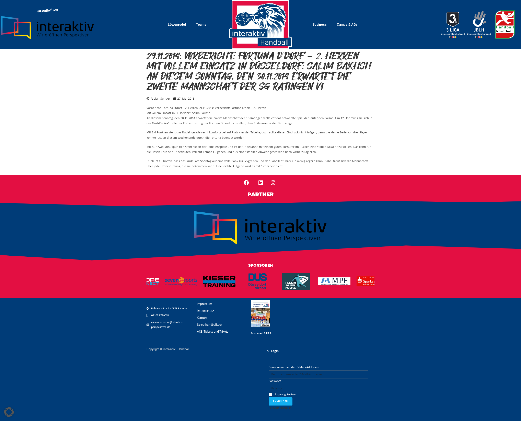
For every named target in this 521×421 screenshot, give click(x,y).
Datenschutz (205, 310)
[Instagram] (273, 183)
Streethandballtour (209, 324)
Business (320, 24)
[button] (318, 350)
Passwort (275, 381)
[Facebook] (246, 183)
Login (275, 351)
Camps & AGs (347, 24)
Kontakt (202, 317)
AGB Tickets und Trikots (213, 331)
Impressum (204, 304)
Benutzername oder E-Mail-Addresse (294, 367)
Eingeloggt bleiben (285, 394)
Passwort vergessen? (280, 407)
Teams (201, 24)
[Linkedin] (261, 183)
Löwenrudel (177, 24)
